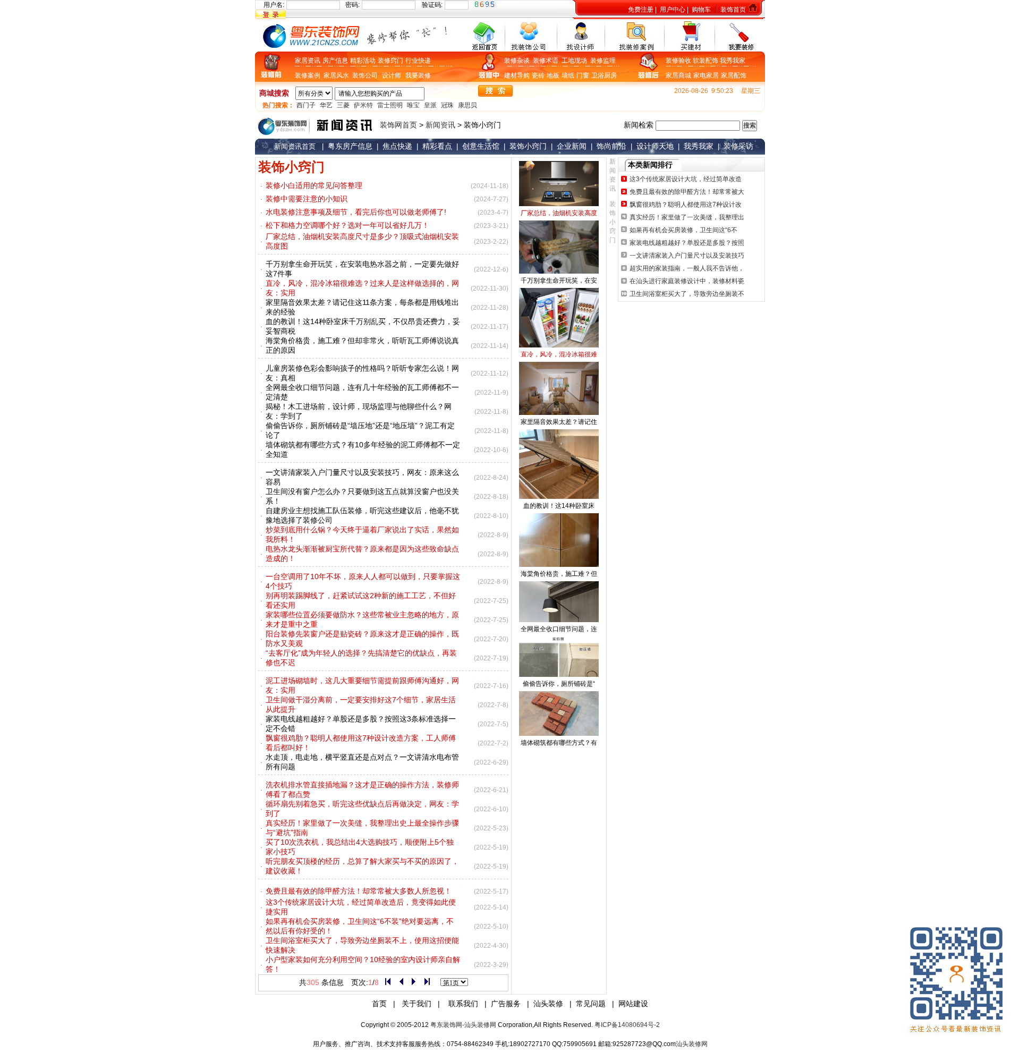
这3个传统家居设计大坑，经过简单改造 (685, 179)
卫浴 (597, 75)
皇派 (430, 105)
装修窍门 (390, 60)
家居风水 (338, 75)
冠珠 (447, 105)
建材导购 (517, 75)
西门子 (306, 105)
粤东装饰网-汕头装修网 (463, 1025)
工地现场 (576, 60)
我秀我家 (732, 60)
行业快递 (418, 60)
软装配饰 (706, 60)
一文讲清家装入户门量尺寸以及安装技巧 (686, 255)
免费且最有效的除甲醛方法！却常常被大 (686, 192)
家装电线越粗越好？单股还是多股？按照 (686, 243)
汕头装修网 (692, 1044)
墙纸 (568, 75)
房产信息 (335, 60)
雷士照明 (390, 105)
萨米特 (363, 105)
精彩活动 (363, 60)
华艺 (326, 105)
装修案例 (309, 75)
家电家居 (706, 75)
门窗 (582, 75)
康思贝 (467, 105)
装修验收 (679, 60)
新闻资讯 (440, 125)
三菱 (343, 105)
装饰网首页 (398, 125)
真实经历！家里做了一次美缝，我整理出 (686, 217)
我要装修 (418, 75)
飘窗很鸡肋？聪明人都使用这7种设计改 (685, 204)
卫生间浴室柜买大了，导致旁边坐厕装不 (686, 294)
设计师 (391, 75)
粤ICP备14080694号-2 (627, 1025)
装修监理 (603, 60)
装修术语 (547, 60)
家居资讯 (307, 60)
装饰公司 (365, 75)
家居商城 (678, 75)
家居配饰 (733, 75)
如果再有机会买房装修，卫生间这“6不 (682, 230)
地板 (553, 75)
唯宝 (413, 105)
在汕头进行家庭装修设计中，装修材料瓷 (686, 281)
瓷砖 (538, 75)
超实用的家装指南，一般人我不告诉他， (686, 268)
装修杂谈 (518, 60)
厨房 (610, 75)
